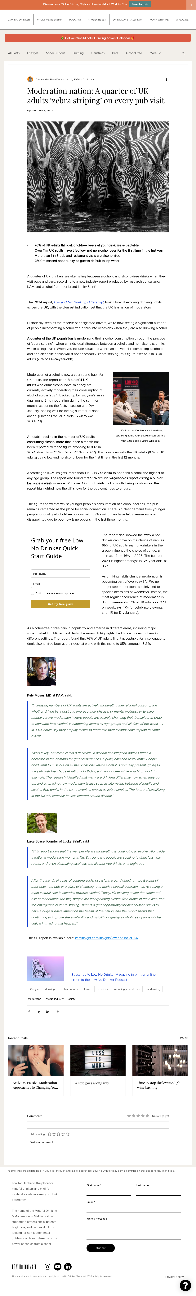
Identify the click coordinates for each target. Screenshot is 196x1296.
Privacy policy (174, 1276)
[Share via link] (57, 1012)
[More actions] (166, 79)
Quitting (78, 53)
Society (71, 998)
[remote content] (60, 572)
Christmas (98, 53)
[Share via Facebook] (29, 1012)
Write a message (97, 1218)
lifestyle (34, 989)
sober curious (69, 989)
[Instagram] (47, 1267)
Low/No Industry (54, 998)
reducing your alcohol (127, 989)
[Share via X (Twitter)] (38, 1012)
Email (91, 1201)
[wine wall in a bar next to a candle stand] (160, 1060)
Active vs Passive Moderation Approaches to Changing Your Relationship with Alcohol (36, 1085)
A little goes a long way (92, 1083)
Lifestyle (32, 53)
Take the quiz (140, 4)
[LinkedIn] (68, 1267)
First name (94, 1185)
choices (103, 989)
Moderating (34, 998)
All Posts (14, 53)
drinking (50, 989)
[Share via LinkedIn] (48, 1012)
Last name (142, 1185)
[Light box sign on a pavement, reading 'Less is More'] (98, 1060)
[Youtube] (57, 1267)
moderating (153, 989)
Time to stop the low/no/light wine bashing (159, 1085)
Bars (115, 53)
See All (184, 1037)
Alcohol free (134, 53)
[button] (183, 53)
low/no (88, 989)
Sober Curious (55, 53)
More (153, 53)
